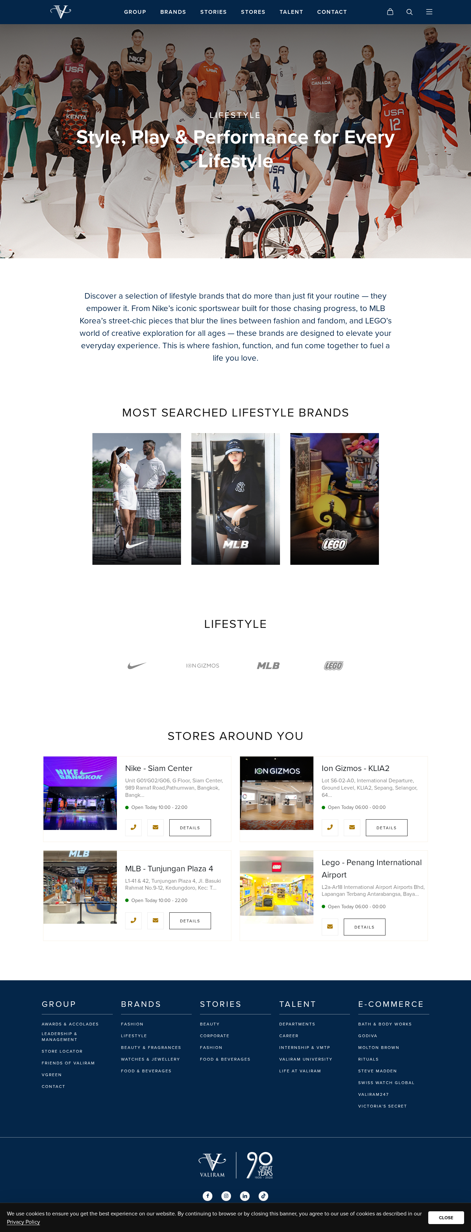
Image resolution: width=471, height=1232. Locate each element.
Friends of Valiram (68, 1063)
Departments (297, 1024)
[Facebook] (207, 1196)
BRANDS (173, 12)
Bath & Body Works (385, 1024)
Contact (54, 1086)
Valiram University (306, 1059)
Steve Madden (377, 1071)
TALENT (291, 12)
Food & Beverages (146, 1071)
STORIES (213, 12)
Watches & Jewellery (150, 1059)
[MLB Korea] (268, 665)
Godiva (368, 1036)
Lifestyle (134, 1036)
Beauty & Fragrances (151, 1047)
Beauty (210, 1024)
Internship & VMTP (304, 1047)
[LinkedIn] (245, 1196)
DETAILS (190, 828)
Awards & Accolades (70, 1024)
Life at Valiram (300, 1071)
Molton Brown (379, 1047)
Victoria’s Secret (382, 1106)
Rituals (368, 1059)
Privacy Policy (23, 1221)
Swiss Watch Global (386, 1082)
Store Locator (62, 1051)
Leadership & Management (60, 1036)
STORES (253, 12)
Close (446, 1217)
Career (289, 1036)
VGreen (52, 1075)
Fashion (132, 1024)
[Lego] (333, 665)
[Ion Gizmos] (202, 665)
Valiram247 (373, 1094)
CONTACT (332, 12)
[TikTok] (263, 1196)
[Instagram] (226, 1196)
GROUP (135, 12)
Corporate (215, 1036)
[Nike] (137, 665)
